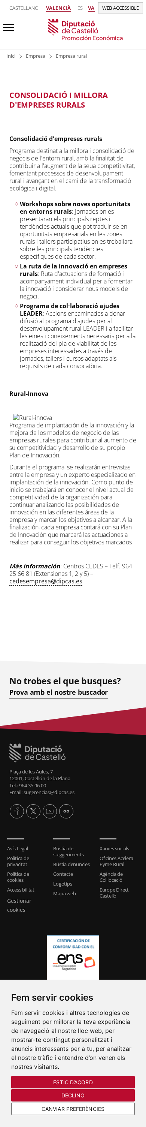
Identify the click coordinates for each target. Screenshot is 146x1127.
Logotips (62, 883)
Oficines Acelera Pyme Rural (116, 861)
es (80, 7)
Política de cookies (18, 877)
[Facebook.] (17, 811)
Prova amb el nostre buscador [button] (58, 692)
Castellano (24, 7)
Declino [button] (73, 1095)
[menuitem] (26, 848)
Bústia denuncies (71, 864)
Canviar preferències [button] (73, 1109)
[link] (73, 30)
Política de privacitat (18, 861)
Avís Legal (17, 848)
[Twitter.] (33, 811)
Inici (10, 55)
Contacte (63, 874)
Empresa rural (71, 55)
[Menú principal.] (7, 24)
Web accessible (120, 7)
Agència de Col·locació (111, 877)
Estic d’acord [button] (72, 1082)
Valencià (58, 7)
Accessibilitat (20, 889)
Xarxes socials (114, 848)
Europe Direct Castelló (114, 892)
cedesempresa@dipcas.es (45, 581)
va (91, 7)
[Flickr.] (66, 811)
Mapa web (64, 893)
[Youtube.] (50, 811)
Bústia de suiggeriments (68, 851)
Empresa (35, 55)
